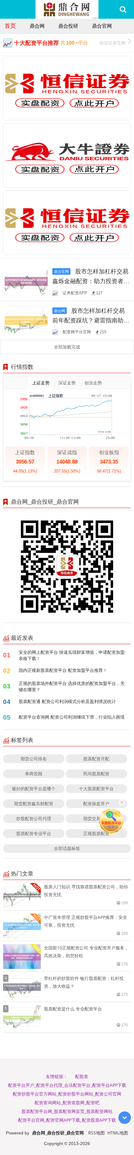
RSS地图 (96, 1133)
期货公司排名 (34, 759)
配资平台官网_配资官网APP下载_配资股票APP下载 (67, 1120)
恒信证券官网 (112, 43)
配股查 (81, 1076)
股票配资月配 (96, 759)
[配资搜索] (123, 9)
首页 (10, 25)
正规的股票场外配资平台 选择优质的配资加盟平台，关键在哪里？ (72, 686)
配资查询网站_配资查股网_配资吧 (67, 1102)
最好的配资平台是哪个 (33, 788)
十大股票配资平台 (96, 788)
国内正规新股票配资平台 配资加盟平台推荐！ (63, 670)
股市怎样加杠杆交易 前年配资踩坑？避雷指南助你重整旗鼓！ (90, 320)
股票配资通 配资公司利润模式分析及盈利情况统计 (67, 701)
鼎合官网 (102, 25)
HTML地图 (118, 1133)
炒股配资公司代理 (33, 818)
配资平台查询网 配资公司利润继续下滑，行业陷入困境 (72, 717)
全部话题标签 (67, 848)
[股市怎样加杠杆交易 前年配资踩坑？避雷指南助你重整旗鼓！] (26, 320)
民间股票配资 (96, 774)
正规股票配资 (96, 833)
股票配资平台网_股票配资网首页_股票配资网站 (67, 1111)
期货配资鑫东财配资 (33, 803)
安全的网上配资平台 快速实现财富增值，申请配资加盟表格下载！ (72, 655)
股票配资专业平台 (33, 833)
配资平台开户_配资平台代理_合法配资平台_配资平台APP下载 (67, 1085)
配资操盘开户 (96, 803)
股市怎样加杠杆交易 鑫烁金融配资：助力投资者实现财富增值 (90, 281)
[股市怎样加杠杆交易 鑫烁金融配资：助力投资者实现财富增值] (26, 281)
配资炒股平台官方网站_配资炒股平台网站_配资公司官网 (67, 1094)
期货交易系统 (96, 818)
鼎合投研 (68, 25)
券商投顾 (33, 774)
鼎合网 (37, 25)
